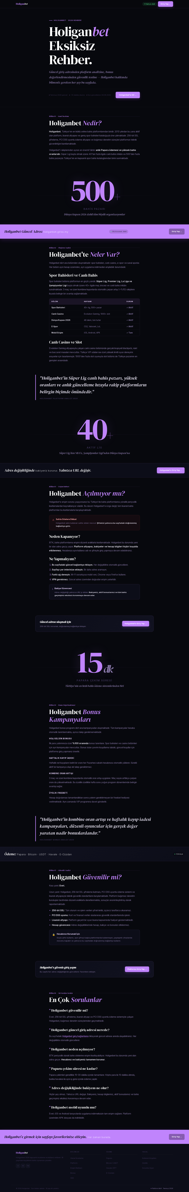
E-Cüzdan (110, 1173)
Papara (109, 1158)
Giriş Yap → (165, 4)
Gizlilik (145, 1163)
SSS (72, 1178)
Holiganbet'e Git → (128, 95)
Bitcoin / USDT (112, 1163)
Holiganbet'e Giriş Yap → (171, 470)
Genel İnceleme (76, 1158)
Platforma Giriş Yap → (137, 969)
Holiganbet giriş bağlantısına (75, 1036)
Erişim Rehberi (76, 1168)
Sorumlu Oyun (148, 1168)
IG (23, 1166)
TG (28, 1166)
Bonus (73, 1173)
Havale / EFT (111, 1168)
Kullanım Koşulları (149, 1158)
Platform (73, 1163)
